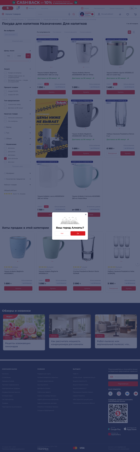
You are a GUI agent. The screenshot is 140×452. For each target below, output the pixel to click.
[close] (85, 214)
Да (78, 233)
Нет (62, 233)
